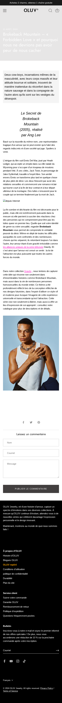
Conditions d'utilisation (14, 569)
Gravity (27, 271)
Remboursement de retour (16, 606)
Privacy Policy (46, 688)
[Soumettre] (57, 650)
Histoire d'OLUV (11, 555)
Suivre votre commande (15, 597)
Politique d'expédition (13, 611)
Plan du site (8, 583)
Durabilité (7, 578)
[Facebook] (4, 661)
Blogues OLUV (10, 560)
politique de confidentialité (15, 573)
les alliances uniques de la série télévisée (23, 247)
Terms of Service (10, 691)
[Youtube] (11, 661)
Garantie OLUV (10, 602)
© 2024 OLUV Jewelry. (13, 688)
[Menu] (5, 10)
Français (7, 680)
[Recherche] (50, 11)
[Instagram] (17, 661)
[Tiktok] (24, 661)
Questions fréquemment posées (19, 615)
